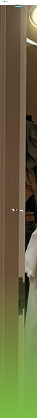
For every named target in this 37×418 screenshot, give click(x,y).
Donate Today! (19, 6)
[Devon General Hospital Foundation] (4, 1)
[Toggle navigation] (35, 2)
